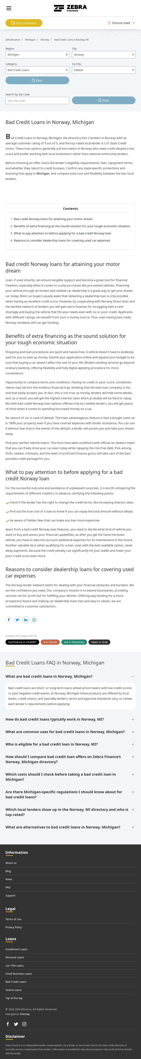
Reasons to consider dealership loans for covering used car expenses (62, 240)
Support (10, 895)
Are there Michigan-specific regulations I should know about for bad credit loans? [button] (64, 794)
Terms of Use (13, 919)
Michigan (43, 173)
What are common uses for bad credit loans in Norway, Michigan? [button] (65, 731)
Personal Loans (15, 957)
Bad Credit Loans (16, 981)
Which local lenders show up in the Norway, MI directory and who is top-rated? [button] (67, 812)
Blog (8, 871)
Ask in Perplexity (74, 642)
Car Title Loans (15, 965)
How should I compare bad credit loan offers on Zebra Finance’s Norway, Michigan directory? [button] (63, 759)
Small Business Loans (19, 973)
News (9, 879)
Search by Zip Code (18, 94)
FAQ (8, 887)
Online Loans (14, 990)
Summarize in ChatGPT (22, 642)
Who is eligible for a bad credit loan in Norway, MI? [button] (52, 744)
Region (10, 48)
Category (11, 64)
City (74, 48)
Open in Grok (99, 642)
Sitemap (25, 1014)
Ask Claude (50, 642)
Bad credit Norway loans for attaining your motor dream (53, 219)
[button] (9, 8)
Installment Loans (17, 949)
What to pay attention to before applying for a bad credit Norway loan (62, 233)
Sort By (76, 64)
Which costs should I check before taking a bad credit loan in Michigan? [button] (61, 777)
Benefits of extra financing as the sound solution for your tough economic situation (72, 226)
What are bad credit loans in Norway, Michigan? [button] (49, 676)
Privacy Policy (14, 927)
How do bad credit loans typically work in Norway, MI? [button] (55, 719)
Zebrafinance (13, 39)
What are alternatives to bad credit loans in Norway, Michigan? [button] (63, 827)
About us (11, 863)
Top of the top (14, 998)
